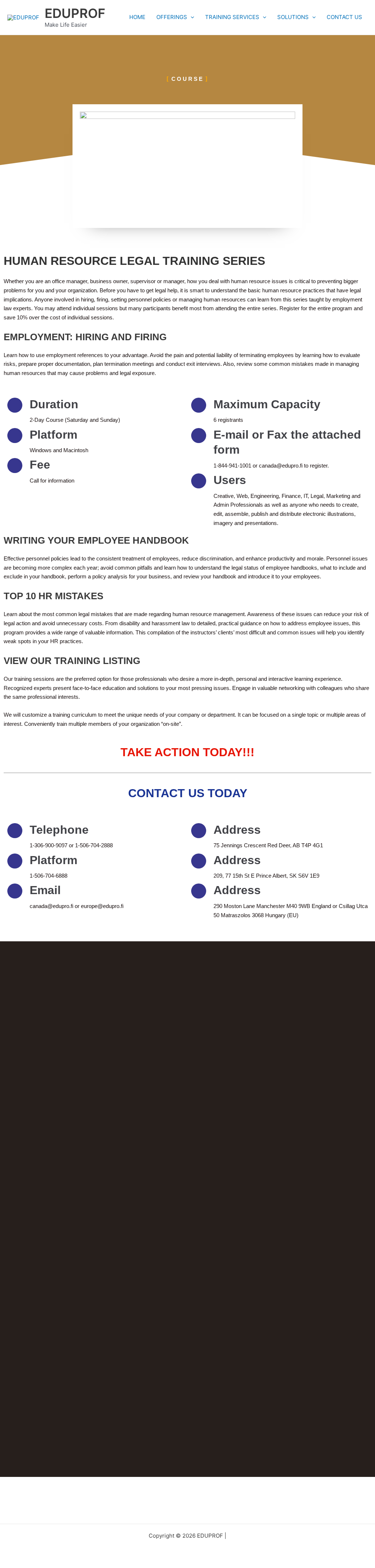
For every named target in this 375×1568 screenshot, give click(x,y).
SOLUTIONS (293, 17)
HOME (137, 17)
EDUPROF (75, 13)
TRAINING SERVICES (232, 17)
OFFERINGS (171, 17)
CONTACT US (344, 17)
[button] (190, 17)
